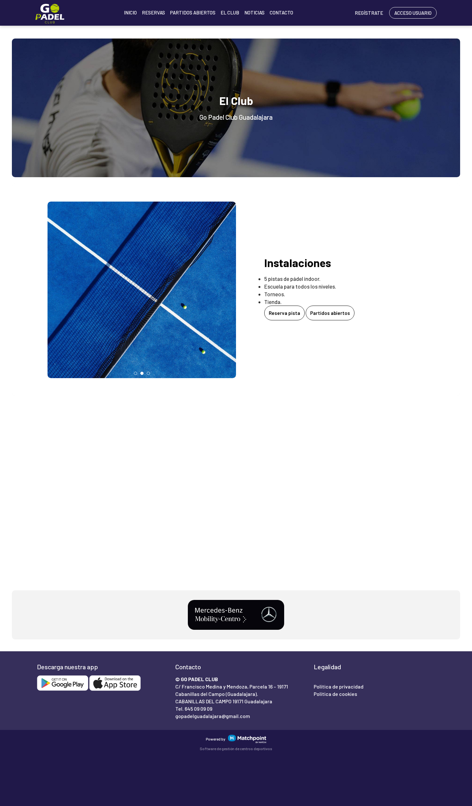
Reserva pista (284, 313)
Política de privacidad (338, 686)
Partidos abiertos (330, 313)
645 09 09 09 (198, 709)
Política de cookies (335, 694)
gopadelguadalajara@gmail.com (212, 716)
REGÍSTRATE (369, 13)
